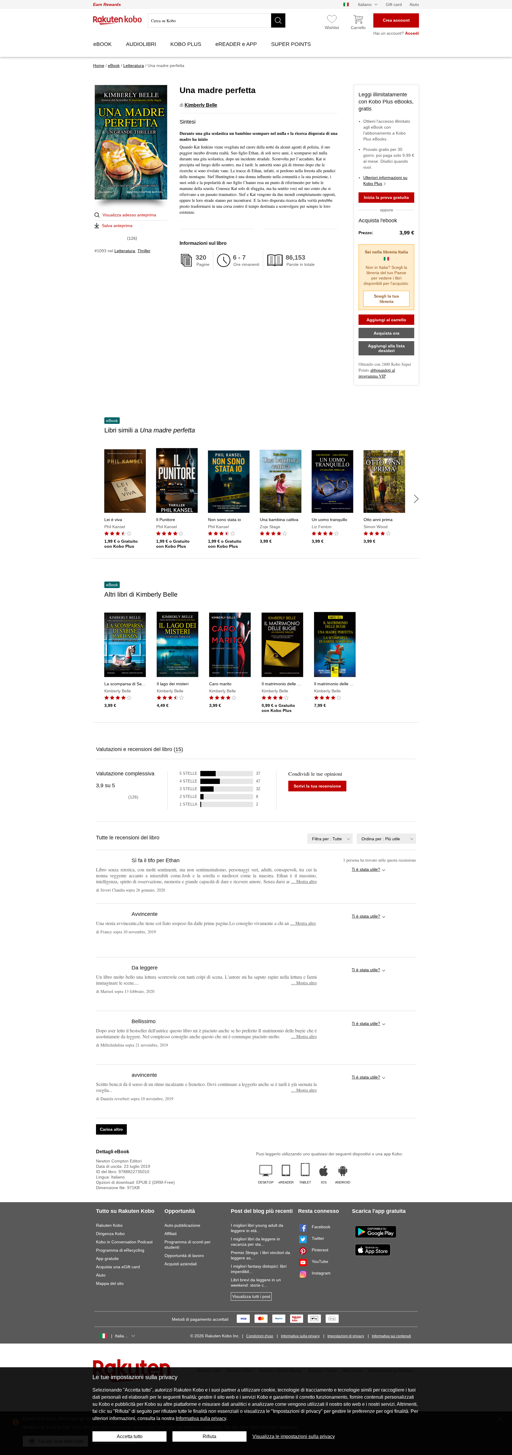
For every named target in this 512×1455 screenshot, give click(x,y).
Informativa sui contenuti (391, 1336)
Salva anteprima (117, 225)
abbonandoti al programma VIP (377, 373)
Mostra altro (304, 881)
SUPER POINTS (291, 44)
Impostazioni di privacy (345, 1336)
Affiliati (170, 1233)
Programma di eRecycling (120, 1250)
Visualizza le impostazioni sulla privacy (293, 1436)
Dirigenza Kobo (110, 1233)
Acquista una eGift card (118, 1266)
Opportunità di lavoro (184, 1255)
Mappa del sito (110, 1283)
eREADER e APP (236, 44)
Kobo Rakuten (117, 20)
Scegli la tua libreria (386, 299)
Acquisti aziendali (180, 1263)
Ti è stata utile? (366, 869)
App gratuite (107, 1258)
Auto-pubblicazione (182, 1225)
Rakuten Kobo (109, 1225)
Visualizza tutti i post (251, 1296)
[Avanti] (416, 498)
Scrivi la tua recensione (317, 786)
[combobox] (330, 838)
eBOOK (103, 44)
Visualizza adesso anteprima (129, 215)
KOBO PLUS (186, 44)
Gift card (394, 4)
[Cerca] (278, 20)
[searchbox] (216, 20)
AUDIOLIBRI (142, 44)
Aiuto (414, 4)
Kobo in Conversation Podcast (124, 1242)
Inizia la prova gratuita (386, 197)
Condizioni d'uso (259, 1336)
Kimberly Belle (201, 105)
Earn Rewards (107, 4)
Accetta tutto (130, 1436)
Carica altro (111, 1129)
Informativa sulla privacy (300, 1336)
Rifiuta (209, 1436)
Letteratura (124, 250)
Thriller (144, 250)
